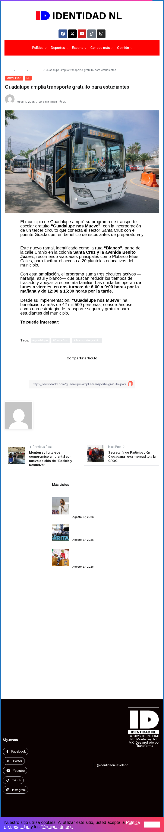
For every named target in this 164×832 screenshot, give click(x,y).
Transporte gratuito (88, 340)
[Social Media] (15, 751)
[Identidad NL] (82, 16)
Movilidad (35, 70)
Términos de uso (57, 826)
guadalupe (41, 340)
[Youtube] (82, 33)
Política (21, 70)
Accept (152, 824)
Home (9, 70)
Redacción (24, 97)
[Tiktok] (91, 33)
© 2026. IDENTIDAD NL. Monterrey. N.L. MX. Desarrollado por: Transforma (145, 741)
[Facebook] (63, 33)
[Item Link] (60, 505)
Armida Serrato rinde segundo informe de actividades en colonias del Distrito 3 (89, 554)
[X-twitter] (72, 33)
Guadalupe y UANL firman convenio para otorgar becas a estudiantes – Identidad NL (77, 324)
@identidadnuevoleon (112, 765)
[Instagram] (101, 33)
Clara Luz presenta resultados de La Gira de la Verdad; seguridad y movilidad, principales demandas (92, 503)
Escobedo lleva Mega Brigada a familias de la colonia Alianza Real (89, 530)
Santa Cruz (62, 340)
